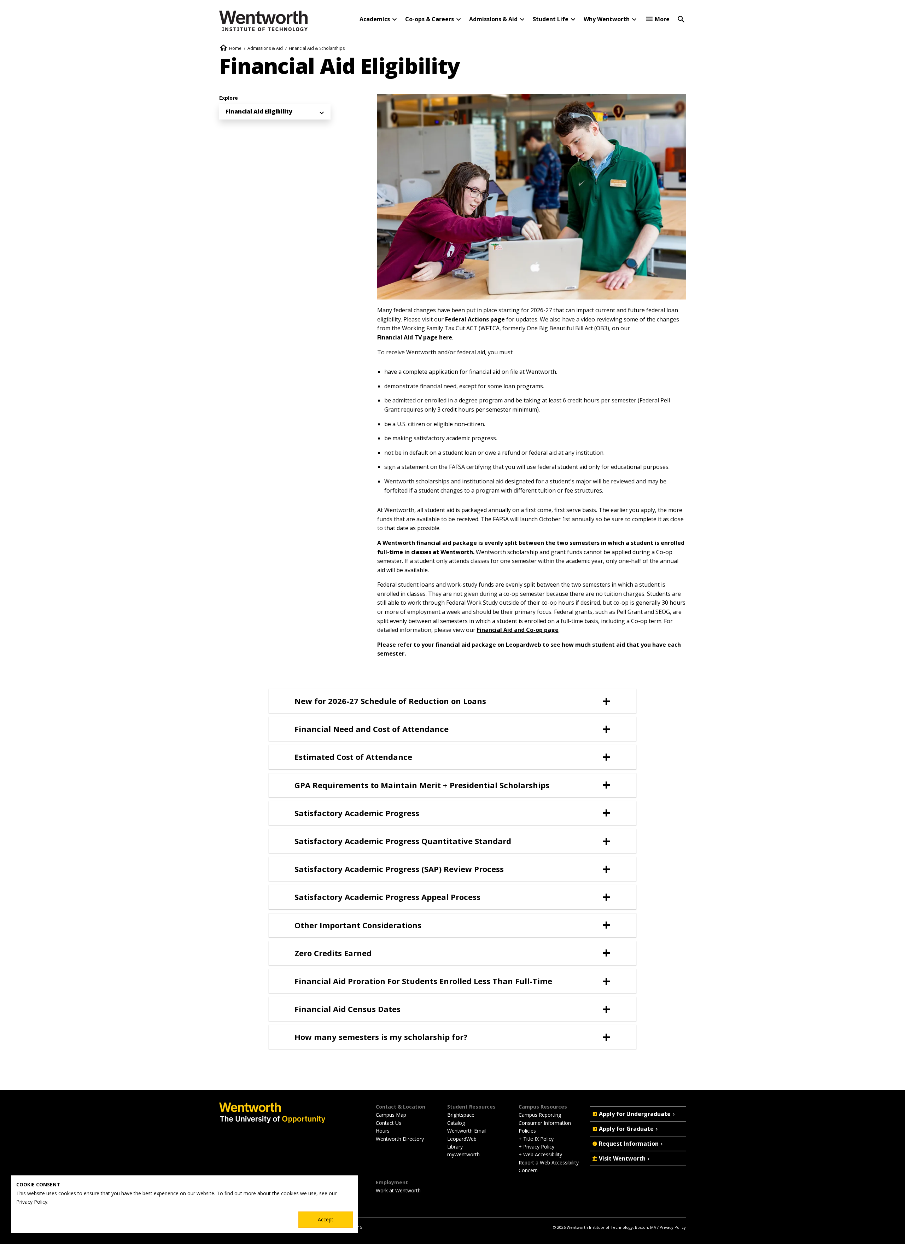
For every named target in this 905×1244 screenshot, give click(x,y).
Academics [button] (375, 19)
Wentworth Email (466, 1130)
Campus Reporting (540, 1114)
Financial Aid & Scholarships (317, 48)
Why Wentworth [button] (607, 19)
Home (235, 48)
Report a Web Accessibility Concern (549, 1166)
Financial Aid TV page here (414, 337)
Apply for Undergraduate (634, 1114)
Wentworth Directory (400, 1138)
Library (455, 1146)
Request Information (628, 1143)
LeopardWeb (462, 1138)
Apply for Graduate (626, 1129)
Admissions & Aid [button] (493, 19)
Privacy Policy (673, 1227)
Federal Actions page (475, 319)
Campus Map (391, 1114)
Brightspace (460, 1114)
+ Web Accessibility (540, 1154)
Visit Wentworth (622, 1158)
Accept (325, 1219)
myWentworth (463, 1154)
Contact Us (388, 1123)
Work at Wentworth (398, 1190)
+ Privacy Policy (536, 1146)
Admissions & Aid (265, 48)
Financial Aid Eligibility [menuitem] (259, 111)
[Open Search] (681, 19)
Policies (527, 1130)
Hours (383, 1130)
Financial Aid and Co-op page (518, 630)
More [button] (662, 19)
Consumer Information (545, 1123)
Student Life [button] (550, 19)
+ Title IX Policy (536, 1138)
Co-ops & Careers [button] (429, 19)
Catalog (456, 1123)
